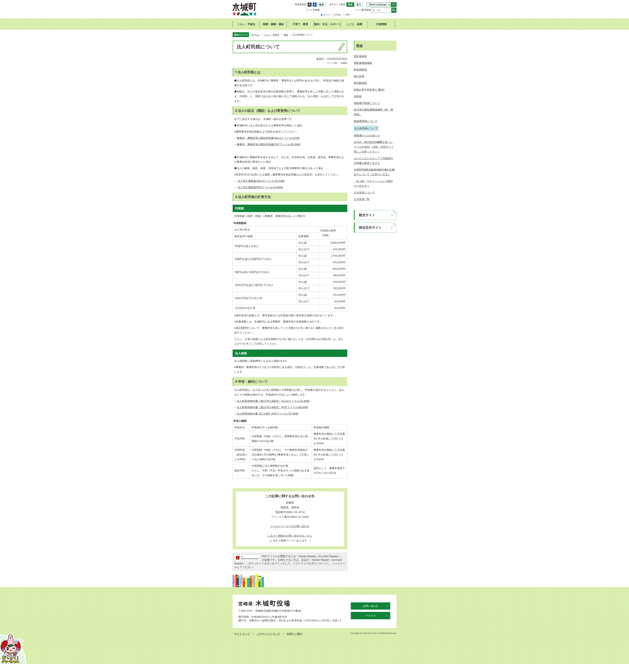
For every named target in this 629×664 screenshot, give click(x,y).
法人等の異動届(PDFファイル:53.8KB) (260, 187)
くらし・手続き (271, 34)
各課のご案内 (294, 633)
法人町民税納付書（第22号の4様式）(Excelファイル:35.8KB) (273, 401)
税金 (286, 34)
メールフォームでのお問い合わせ (290, 526)
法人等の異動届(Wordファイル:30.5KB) (261, 181)
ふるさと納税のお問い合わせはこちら (290, 535)
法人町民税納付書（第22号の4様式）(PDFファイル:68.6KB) (272, 407)
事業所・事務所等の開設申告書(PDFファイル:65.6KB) (269, 144)
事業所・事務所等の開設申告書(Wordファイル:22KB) (268, 138)
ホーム (255, 34)
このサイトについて (268, 633)
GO (393, 4)
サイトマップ (242, 633)
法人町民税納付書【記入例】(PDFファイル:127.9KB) (268, 413)
